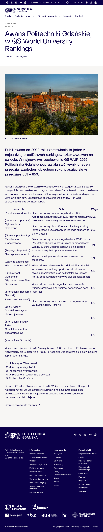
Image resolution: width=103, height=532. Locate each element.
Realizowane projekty (38, 483)
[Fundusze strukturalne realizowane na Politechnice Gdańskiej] (68, 2)
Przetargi (82, 477)
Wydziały (33, 461)
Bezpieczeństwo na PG (87, 454)
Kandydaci (58, 454)
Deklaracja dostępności (80, 527)
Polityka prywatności (61, 527)
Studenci (57, 457)
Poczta (81, 457)
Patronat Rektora (36, 492)
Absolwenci (58, 468)
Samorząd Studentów (38, 475)
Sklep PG (82, 491)
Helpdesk (82, 481)
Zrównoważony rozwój (38, 457)
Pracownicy (58, 464)
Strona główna (11, 23)
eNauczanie (83, 473)
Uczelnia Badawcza (37, 454)
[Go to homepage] (19, 10)
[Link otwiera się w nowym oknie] (15, 507)
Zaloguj (95, 527)
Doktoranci (58, 461)
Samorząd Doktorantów (39, 479)
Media (56, 485)
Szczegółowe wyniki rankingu (21, 405)
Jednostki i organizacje (38, 464)
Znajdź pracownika (37, 468)
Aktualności (9, 26)
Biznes (56, 478)
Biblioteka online (36, 472)
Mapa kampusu (85, 484)
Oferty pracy (83, 488)
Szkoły (56, 482)
